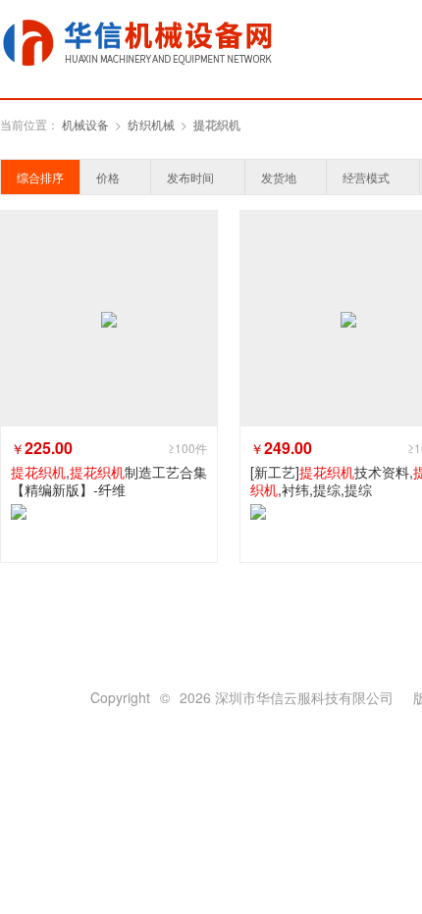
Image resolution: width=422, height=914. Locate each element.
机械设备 (85, 124)
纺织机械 (151, 124)
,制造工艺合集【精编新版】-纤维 (109, 480)
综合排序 (40, 177)
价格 (108, 177)
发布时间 (190, 177)
